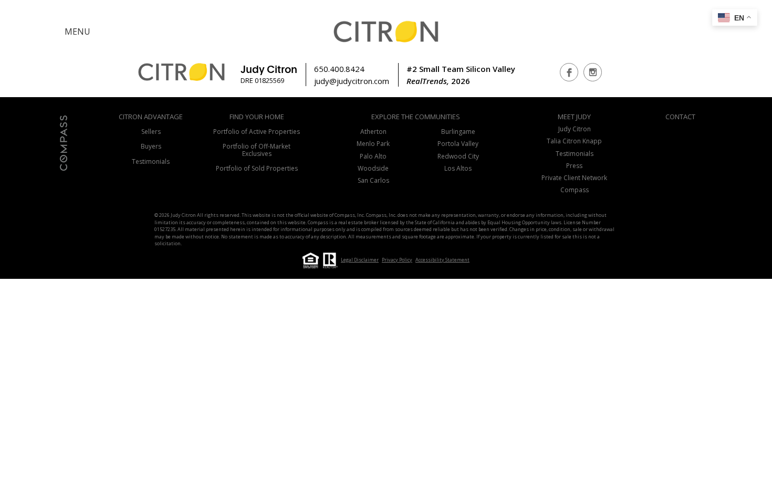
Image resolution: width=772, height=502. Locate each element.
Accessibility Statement (442, 259)
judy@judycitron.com (351, 81)
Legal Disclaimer (360, 259)
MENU (77, 31)
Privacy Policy (397, 259)
